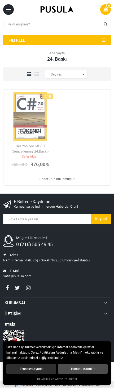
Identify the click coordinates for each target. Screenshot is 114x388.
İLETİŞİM (13, 313)
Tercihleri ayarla (31, 369)
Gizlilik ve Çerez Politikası (59, 379)
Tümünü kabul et (83, 369)
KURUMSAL (15, 302)
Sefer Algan (30, 156)
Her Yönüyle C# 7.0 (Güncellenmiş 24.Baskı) (30, 149)
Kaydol (101, 218)
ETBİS (10, 324)
